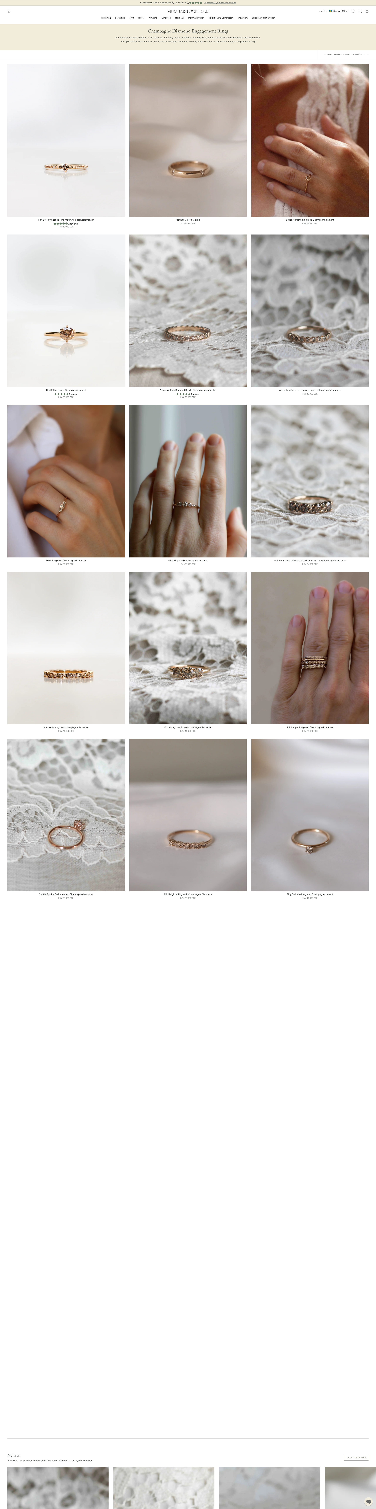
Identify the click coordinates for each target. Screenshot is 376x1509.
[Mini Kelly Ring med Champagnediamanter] (66, 648)
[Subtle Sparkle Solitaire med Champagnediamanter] (66, 815)
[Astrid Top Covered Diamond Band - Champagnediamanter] (310, 311)
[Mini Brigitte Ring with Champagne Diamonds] (188, 815)
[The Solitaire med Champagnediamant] (66, 311)
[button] (360, 11)
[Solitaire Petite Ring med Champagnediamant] (310, 140)
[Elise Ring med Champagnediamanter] (188, 481)
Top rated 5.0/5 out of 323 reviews (220, 2)
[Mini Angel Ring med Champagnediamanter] (310, 648)
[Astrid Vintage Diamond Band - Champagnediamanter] (188, 311)
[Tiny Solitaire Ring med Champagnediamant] (310, 815)
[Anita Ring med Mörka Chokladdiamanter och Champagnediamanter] (310, 481)
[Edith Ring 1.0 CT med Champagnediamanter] (188, 648)
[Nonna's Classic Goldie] (188, 140)
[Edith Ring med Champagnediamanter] (66, 481)
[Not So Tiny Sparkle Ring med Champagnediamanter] (66, 140)
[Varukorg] (367, 11)
